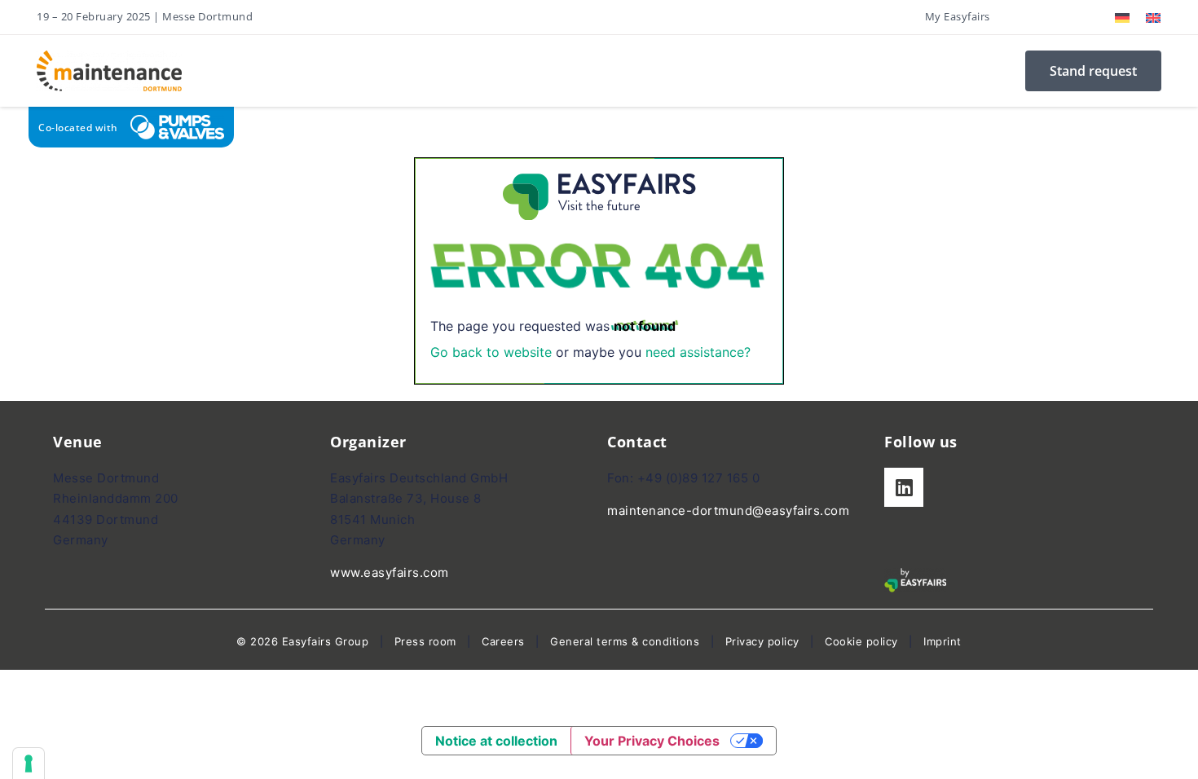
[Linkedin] (903, 487)
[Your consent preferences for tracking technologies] (28, 763)
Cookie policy (861, 641)
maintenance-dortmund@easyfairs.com (728, 510)
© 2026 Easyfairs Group (302, 641)
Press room (423, 641)
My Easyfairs (957, 16)
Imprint (942, 641)
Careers (503, 641)
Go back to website (491, 352)
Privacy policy (762, 641)
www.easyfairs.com (389, 572)
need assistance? (698, 352)
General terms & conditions (624, 641)
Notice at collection (496, 741)
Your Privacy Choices (652, 741)
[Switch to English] (1153, 18)
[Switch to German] (1122, 18)
